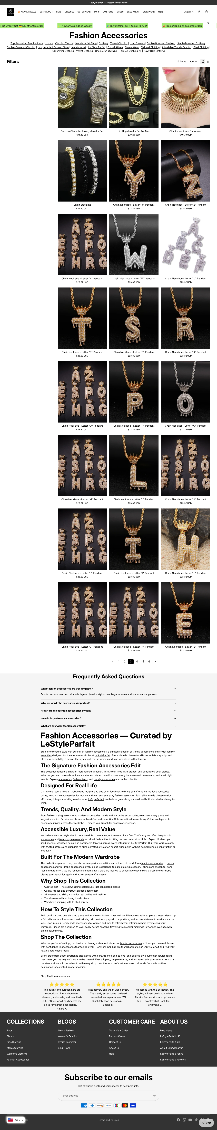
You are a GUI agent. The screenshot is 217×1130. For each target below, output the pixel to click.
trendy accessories (143, 751)
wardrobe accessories (126, 815)
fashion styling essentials (60, 815)
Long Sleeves (137, 43)
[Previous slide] (63, 97)
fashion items (80, 779)
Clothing (103, 43)
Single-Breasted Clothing (191, 43)
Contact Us (115, 1041)
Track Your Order (118, 1030)
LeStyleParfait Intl (170, 1041)
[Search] (208, 23)
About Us (114, 1047)
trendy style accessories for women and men (73, 795)
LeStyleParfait (102, 755)
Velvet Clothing (84, 50)
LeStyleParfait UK (170, 1036)
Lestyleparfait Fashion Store (53, 47)
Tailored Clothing (150, 47)
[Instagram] (184, 1120)
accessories (65, 779)
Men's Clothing (15, 1047)
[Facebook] (178, 1120)
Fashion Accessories (18, 1059)
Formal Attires (115, 47)
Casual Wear (132, 47)
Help (111, 1053)
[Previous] (113, 662)
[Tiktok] (196, 1120)
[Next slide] (101, 97)
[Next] (155, 662)
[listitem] (160, 11)
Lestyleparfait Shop (86, 43)
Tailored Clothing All (130, 50)
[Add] (101, 123)
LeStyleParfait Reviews (173, 1059)
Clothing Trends (64, 43)
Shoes (10, 1036)
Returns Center (117, 1036)
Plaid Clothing (201, 47)
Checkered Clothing (106, 50)
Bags (9, 1030)
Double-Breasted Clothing (21, 47)
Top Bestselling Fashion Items (27, 43)
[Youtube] (190, 1120)
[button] (193, 61)
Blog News (64, 1047)
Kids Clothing (14, 1041)
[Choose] (153, 123)
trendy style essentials (71, 839)
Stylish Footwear (67, 1041)
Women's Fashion (67, 1036)
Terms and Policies (108, 1119)
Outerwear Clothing (63, 50)
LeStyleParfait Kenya (171, 1053)
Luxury (49, 43)
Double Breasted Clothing (161, 43)
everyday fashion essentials (119, 795)
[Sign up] (154, 1095)
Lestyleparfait (78, 47)
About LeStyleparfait (171, 1047)
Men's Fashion (66, 1030)
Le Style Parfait (96, 47)
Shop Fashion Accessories (55, 976)
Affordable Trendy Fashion (176, 47)
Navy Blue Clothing (154, 50)
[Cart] (206, 12)
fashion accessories (96, 751)
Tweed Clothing (118, 43)
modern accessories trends (93, 815)
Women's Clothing (17, 1053)
